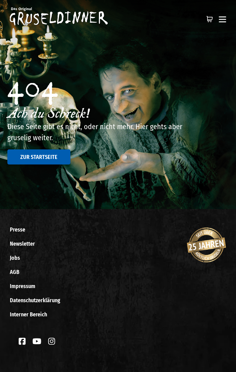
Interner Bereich (28, 314)
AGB (14, 272)
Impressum (22, 286)
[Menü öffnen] (222, 19)
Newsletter (22, 243)
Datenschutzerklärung (35, 300)
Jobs (15, 258)
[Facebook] (22, 341)
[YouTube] (37, 341)
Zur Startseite (38, 157)
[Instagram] (52, 341)
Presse (17, 229)
